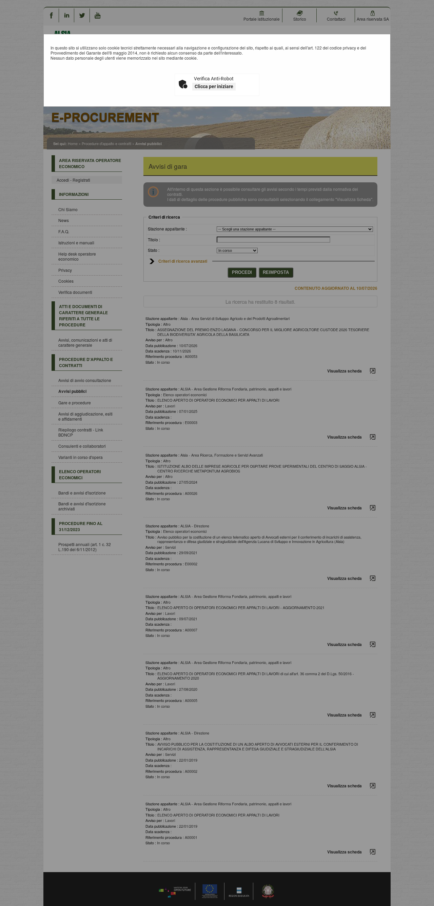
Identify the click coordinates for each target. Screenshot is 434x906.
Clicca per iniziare (214, 86)
